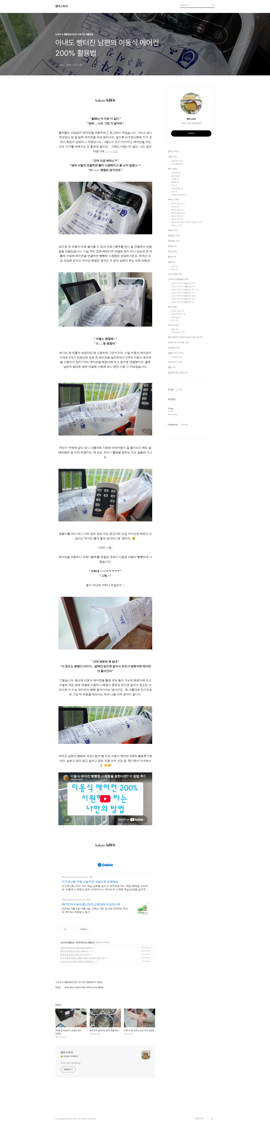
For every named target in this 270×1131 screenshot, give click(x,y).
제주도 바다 (177, 219)
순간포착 (174, 348)
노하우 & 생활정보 (67, 942)
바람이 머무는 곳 (201, 934)
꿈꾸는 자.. (199, 894)
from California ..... (203, 1104)
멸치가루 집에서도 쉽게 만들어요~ (74, 951)
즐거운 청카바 (200, 874)
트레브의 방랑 (200, 984)
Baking (176, 317)
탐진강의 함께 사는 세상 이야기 (204, 776)
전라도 (173, 230)
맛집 (172, 251)
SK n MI (198, 889)
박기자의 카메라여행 (203, 899)
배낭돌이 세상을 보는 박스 (204, 836)
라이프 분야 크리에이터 (70, 1063)
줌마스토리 (61, 6)
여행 (171, 262)
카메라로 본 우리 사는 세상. (204, 786)
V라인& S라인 (200, 829)
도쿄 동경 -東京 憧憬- (204, 799)
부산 (172, 169)
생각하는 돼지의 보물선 (204, 964)
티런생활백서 (200, 794)
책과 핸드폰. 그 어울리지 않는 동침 (204, 921)
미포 (174, 185)
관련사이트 (199, 1118)
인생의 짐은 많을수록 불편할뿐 (204, 1081)
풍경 (172, 257)
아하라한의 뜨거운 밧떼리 (204, 976)
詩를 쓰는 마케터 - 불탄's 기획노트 (203, 806)
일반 (174, 329)
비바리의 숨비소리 (202, 849)
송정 (174, 191)
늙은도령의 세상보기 (203, 1089)
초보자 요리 (177, 311)
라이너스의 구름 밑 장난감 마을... (204, 911)
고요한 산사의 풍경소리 (204, 769)
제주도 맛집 (178, 203)
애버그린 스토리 (201, 1049)
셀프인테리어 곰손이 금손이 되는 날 (185, 337)
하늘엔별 (198, 1004)
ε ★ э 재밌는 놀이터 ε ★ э (204, 1016)
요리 (172, 307)
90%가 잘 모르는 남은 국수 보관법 (74, 954)
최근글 (170, 389)
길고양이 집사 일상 (177, 372)
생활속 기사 (175, 353)
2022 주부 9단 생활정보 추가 (185, 289)
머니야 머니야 (200, 884)
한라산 (175, 207)
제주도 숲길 (177, 210)
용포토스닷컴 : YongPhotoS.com (203, 1111)
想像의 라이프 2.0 (202, 954)
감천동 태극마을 (179, 195)
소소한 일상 (175, 274)
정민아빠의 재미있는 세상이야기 (204, 946)
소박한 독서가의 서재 (203, 904)
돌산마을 (176, 176)
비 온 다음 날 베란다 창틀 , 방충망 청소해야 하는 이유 (82, 958)
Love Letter (200, 939)
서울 (172, 156)
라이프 (173, 325)
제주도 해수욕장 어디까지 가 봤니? (186, 222)
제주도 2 (176, 225)
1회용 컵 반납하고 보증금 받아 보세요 (76, 947)
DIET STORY (201, 969)
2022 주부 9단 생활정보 (183, 286)
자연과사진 (199, 869)
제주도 (173, 199)
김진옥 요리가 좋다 (202, 879)
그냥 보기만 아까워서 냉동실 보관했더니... (77, 961)
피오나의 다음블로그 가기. (204, 751)
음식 (175, 320)
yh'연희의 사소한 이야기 (204, 1069)
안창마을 (176, 173)
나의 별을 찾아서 (201, 844)
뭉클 (196, 1094)
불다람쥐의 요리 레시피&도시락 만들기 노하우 (205, 1061)
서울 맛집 (176, 161)
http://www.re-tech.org (73, 899)
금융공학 (198, 929)
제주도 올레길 (178, 213)
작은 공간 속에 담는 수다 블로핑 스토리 (204, 1041)
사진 (174, 266)
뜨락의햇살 (199, 1009)
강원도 (172, 246)
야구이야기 (175, 362)
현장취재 (176, 357)
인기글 (179, 389)
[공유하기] (69, 929)
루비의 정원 (199, 859)
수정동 (175, 179)
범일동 (175, 182)
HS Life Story (201, 959)
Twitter (184, 424)
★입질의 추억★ (201, 814)
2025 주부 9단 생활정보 (183, 299)
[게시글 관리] (73, 929)
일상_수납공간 (200, 1074)
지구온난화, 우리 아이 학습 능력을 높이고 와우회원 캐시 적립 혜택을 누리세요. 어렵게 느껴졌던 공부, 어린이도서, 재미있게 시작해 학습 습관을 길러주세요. (105, 887)
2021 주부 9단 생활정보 (183, 283)
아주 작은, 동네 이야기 (203, 864)
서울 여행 (176, 164)
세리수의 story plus (203, 989)
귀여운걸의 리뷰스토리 (204, 999)
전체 (173, 151)
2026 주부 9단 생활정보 (182, 302)
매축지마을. (177, 188)
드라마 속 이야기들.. (178, 342)
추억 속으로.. (178, 332)
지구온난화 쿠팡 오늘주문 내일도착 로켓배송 (90, 881)
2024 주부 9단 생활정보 (183, 296)
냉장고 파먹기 (178, 314)
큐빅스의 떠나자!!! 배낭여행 (205, 761)
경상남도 (174, 235)
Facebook (173, 424)
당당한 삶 (198, 1054)
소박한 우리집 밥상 (202, 854)
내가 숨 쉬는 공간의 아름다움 (204, 821)
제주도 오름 (177, 216)
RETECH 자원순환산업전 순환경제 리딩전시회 (91, 904)
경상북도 (174, 241)
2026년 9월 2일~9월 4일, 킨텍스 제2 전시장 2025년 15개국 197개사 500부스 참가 (95, 910)
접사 (174, 269)
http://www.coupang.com (75, 877)
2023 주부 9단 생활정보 (85, 942)
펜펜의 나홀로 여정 (202, 1024)
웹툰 (171, 367)
